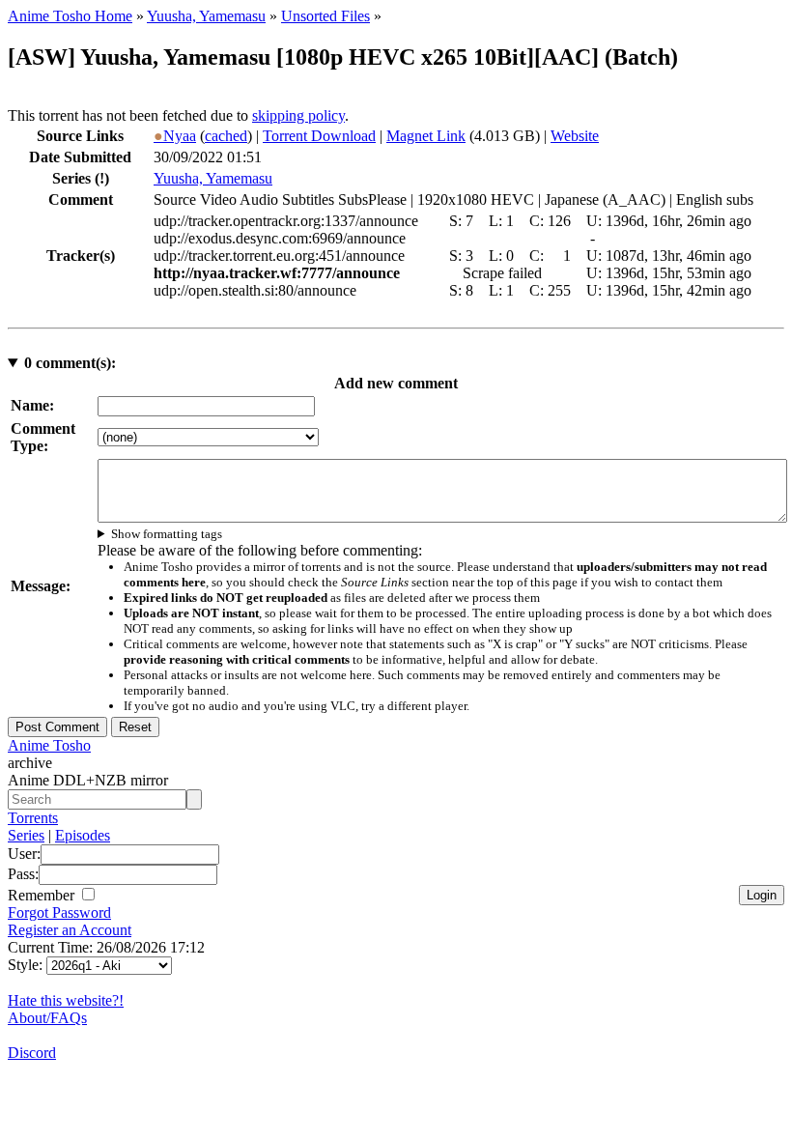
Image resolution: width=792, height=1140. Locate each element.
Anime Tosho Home (70, 16)
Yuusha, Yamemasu (206, 16)
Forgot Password (59, 912)
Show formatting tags (166, 534)
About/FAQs (47, 1018)
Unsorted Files (325, 16)
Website (575, 136)
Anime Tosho (49, 745)
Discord (32, 1052)
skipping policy (298, 115)
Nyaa (175, 136)
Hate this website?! (66, 1000)
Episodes (82, 835)
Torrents (33, 818)
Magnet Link (426, 136)
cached (226, 136)
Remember (43, 895)
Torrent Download (319, 136)
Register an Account (69, 930)
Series (26, 835)
